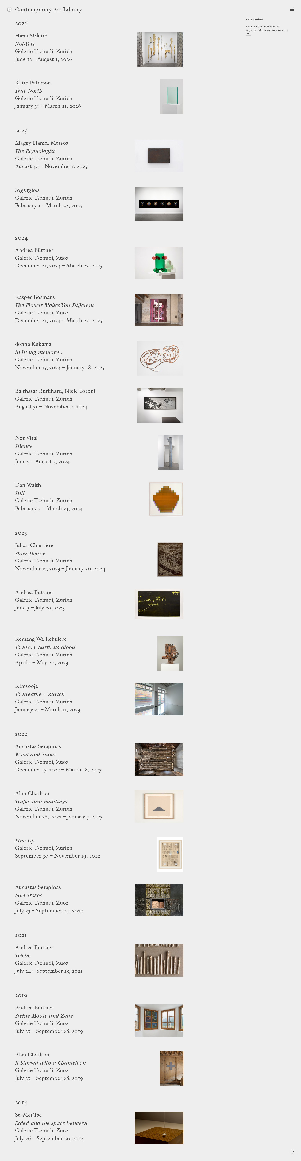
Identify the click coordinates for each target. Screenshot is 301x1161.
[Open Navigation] (292, 9)
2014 (248, 34)
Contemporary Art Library (48, 10)
